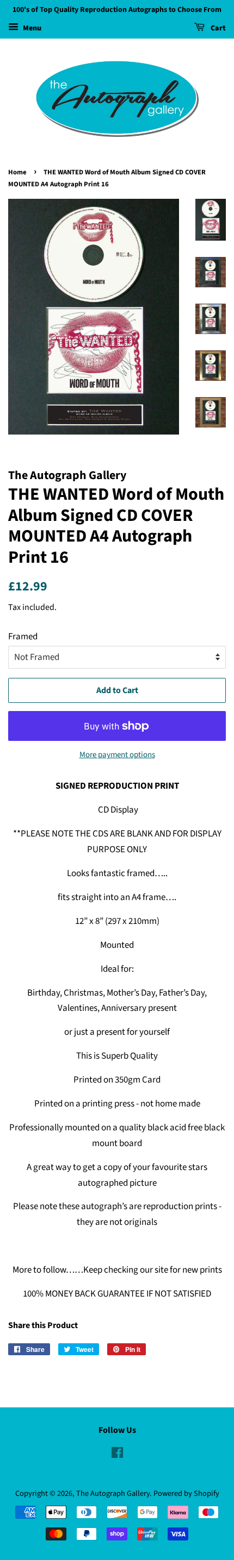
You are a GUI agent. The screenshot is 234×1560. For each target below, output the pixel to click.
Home (17, 172)
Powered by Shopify (186, 1493)
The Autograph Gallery (113, 1493)
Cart (217, 28)
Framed (23, 636)
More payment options (117, 754)
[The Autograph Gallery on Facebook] (117, 1455)
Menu (31, 28)
